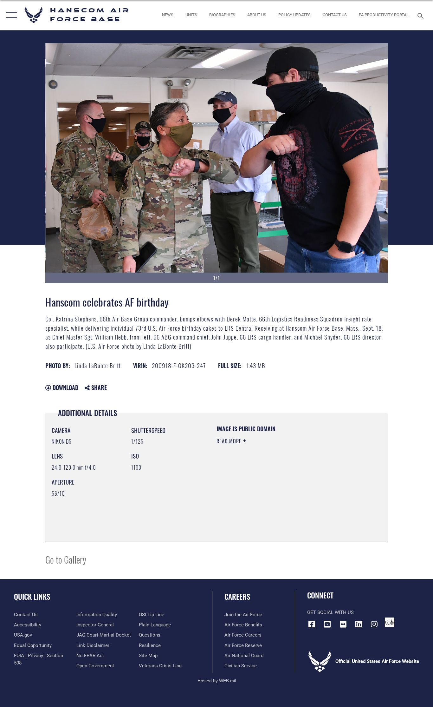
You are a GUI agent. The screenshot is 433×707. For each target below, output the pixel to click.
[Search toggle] (421, 15)
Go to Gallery (65, 559)
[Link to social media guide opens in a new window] (389, 622)
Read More (230, 441)
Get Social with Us (330, 612)
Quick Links (32, 596)
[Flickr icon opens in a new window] (343, 624)
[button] (10, 15)
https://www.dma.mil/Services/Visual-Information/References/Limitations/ (291, 490)
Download (64, 387)
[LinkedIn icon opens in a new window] (358, 624)
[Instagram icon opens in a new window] (374, 624)
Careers (237, 596)
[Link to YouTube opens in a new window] (327, 624)
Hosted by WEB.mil (216, 680)
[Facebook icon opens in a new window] (312, 624)
